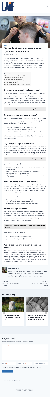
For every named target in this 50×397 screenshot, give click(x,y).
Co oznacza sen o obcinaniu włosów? (14, 77)
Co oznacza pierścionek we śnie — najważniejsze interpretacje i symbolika (37, 317)
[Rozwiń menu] (47, 7)
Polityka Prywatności (7, 380)
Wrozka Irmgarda (9, 54)
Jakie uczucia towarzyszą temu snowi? (14, 81)
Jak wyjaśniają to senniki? (11, 82)
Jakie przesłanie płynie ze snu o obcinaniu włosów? (17, 84)
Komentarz (5, 346)
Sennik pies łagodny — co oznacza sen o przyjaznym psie (12, 317)
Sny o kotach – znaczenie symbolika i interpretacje (11, 283)
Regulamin (17, 380)
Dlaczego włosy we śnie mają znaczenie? (15, 75)
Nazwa (4, 363)
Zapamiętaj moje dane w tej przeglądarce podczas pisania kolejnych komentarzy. (22, 367)
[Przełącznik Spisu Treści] (28, 74)
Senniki (5, 45)
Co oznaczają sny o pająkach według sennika (38, 283)
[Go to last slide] (4, 312)
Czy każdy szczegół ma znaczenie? (13, 79)
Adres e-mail (22, 363)
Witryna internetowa (40, 363)
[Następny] (46, 312)
